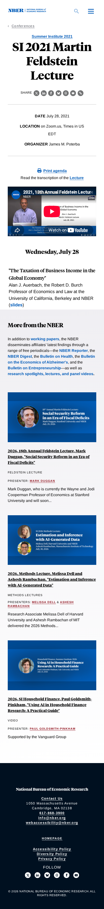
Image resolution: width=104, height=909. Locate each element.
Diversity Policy (52, 854)
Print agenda (55, 171)
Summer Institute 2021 (52, 36)
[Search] (76, 11)
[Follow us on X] (28, 875)
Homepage (52, 838)
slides (16, 304)
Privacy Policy (52, 859)
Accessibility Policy (52, 849)
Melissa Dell (44, 602)
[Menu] (91, 11)
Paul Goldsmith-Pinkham (52, 728)
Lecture (77, 178)
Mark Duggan (42, 481)
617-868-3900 (52, 813)
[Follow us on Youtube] (76, 875)
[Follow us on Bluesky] (47, 875)
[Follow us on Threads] (57, 875)
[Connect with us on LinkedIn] (37, 875)
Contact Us (52, 798)
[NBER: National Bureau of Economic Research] (28, 11)
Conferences (23, 26)
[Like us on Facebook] (66, 875)
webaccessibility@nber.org (52, 823)
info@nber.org (52, 818)
